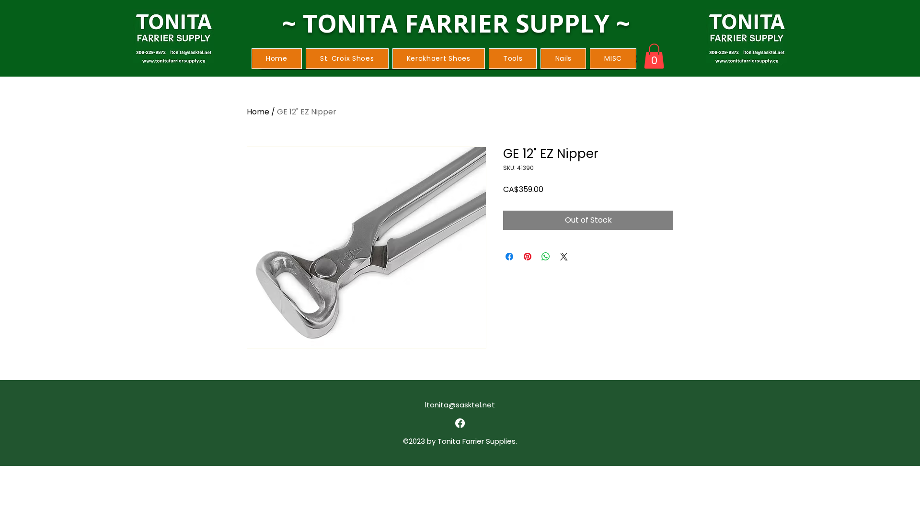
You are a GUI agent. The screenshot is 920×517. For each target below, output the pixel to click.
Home (258, 111)
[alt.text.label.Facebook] (460, 423)
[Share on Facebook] (509, 256)
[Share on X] (564, 256)
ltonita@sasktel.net (460, 405)
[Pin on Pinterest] (527, 256)
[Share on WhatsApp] (546, 256)
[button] (347, 58)
